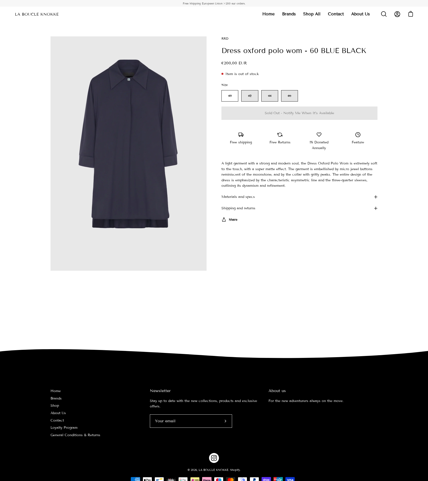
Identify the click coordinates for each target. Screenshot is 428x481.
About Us (58, 413)
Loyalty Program (64, 428)
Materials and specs (238, 197)
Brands (56, 398)
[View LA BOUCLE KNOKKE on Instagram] (214, 458)
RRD (224, 39)
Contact (57, 420)
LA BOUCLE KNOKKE (37, 14)
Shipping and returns (238, 208)
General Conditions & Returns (75, 435)
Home (56, 391)
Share (233, 220)
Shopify (235, 470)
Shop (55, 406)
